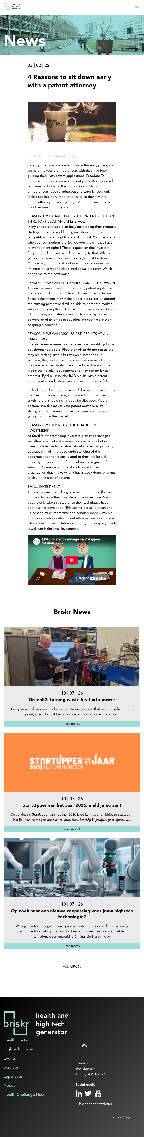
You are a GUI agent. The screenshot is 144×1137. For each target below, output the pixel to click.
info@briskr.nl (85, 1069)
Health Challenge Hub (24, 1094)
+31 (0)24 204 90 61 (91, 1074)
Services (11, 1067)
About (9, 1085)
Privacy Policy (121, 1117)
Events (10, 1058)
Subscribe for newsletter (94, 1104)
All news (71, 966)
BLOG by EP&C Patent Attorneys (53, 156)
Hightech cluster (19, 1049)
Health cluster (16, 1040)
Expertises (13, 1076)
